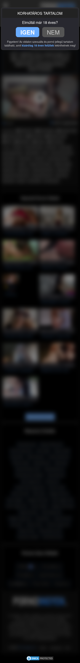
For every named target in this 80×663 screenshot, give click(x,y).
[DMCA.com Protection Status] (40, 658)
